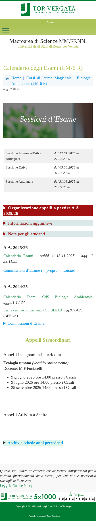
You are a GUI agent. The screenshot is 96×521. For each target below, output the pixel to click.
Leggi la (16, 486)
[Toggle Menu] (5, 30)
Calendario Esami (18, 256)
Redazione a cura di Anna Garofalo (44, 516)
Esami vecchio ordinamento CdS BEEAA (33, 310)
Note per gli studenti (26, 233)
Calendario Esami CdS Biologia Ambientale (48, 297)
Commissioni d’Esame (26, 323)
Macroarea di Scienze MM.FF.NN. (48, 41)
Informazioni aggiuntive (30, 223)
